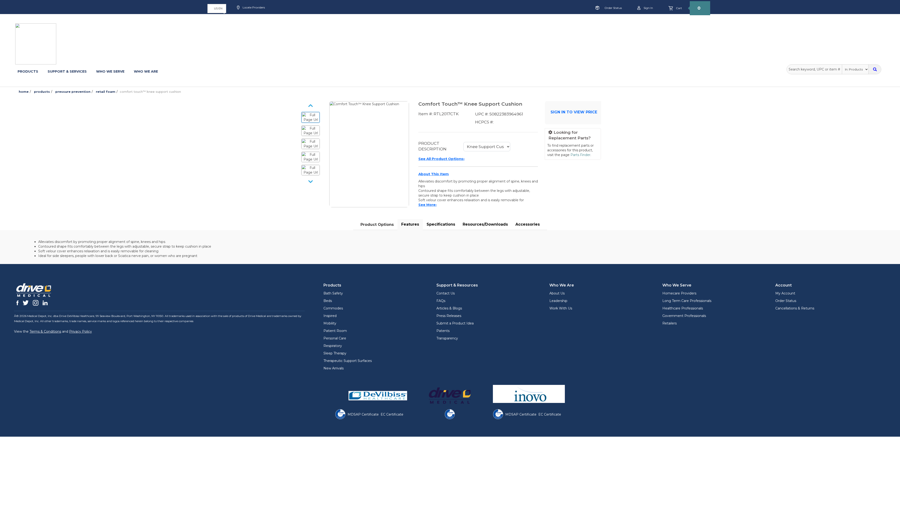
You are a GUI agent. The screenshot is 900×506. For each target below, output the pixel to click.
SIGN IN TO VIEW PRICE (574, 112)
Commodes (333, 308)
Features (410, 224)
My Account (785, 293)
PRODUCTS (28, 71)
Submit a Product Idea (455, 323)
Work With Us (560, 308)
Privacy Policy (80, 331)
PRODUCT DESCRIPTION (432, 146)
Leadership (558, 301)
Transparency (447, 338)
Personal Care (334, 338)
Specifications (441, 224)
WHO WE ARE (146, 71)
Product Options (377, 224)
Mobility (329, 323)
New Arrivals (333, 368)
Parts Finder (580, 155)
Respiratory (332, 346)
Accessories (527, 224)
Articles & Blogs (449, 308)
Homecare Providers (679, 293)
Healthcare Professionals (682, 308)
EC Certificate (392, 414)
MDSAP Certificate (363, 414)
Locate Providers (253, 7)
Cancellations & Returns (794, 308)
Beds (327, 301)
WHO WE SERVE (110, 71)
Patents (443, 331)
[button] (216, 8)
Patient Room (335, 331)
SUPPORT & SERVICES (67, 71)
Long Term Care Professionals (686, 301)
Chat (345, 22)
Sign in (648, 8)
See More (427, 205)
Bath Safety (333, 293)
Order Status (613, 8)
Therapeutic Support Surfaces (347, 361)
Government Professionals (684, 316)
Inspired (330, 316)
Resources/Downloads (485, 224)
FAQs (440, 301)
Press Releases (448, 316)
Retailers (669, 323)
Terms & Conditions (45, 331)
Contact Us (445, 293)
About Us (557, 293)
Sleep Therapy (334, 353)
